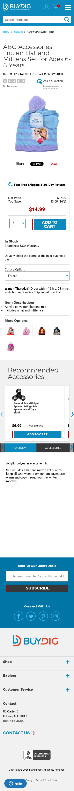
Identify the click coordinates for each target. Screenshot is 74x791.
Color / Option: (15, 269)
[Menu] (68, 7)
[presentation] (2, 447)
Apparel (18, 32)
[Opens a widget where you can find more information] (15, 784)
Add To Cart (49, 224)
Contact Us (16, 732)
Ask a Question (53, 80)
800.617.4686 (13, 721)
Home (6, 32)
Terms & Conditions (46, 780)
